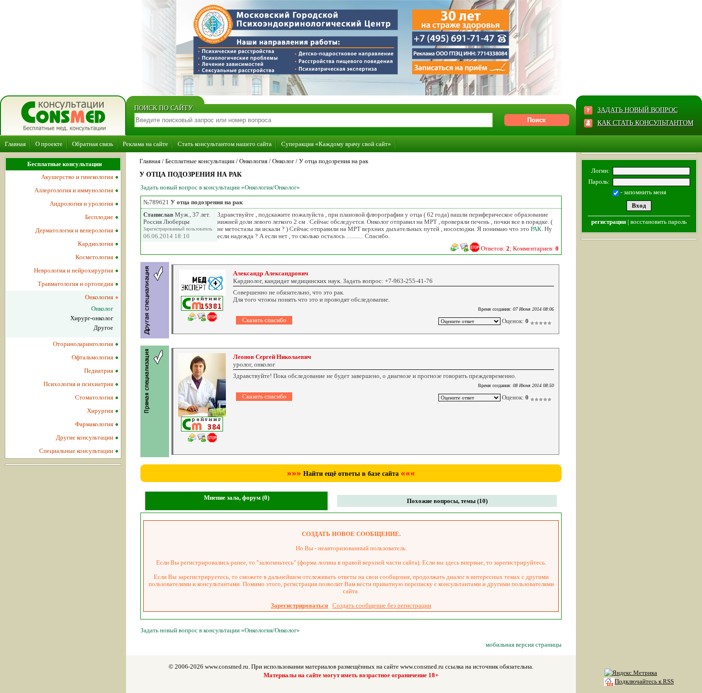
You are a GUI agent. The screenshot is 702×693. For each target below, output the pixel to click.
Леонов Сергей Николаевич (272, 356)
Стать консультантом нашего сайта (225, 143)
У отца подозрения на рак (333, 161)
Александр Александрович (270, 273)
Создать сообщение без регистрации (381, 605)
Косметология (94, 257)
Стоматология (94, 397)
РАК (536, 228)
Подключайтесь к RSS (644, 681)
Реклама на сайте (145, 143)
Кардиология (95, 243)
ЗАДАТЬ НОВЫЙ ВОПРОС (637, 110)
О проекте (49, 143)
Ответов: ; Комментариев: (520, 248)
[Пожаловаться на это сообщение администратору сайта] (474, 247)
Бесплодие (99, 216)
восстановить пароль (658, 221)
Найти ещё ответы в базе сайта (351, 473)
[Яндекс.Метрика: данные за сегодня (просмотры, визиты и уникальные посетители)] (631, 673)
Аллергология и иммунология (73, 190)
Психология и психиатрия (78, 384)
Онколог (283, 161)
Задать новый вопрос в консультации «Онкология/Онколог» (220, 187)
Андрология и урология (81, 203)
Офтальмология (92, 357)
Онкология (253, 161)
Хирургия (100, 410)
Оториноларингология (83, 343)
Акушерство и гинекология (77, 176)
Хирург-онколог (91, 318)
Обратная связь (92, 143)
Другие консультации (84, 437)
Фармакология (94, 424)
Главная (15, 143)
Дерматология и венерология (74, 230)
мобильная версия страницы (524, 644)
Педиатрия (98, 370)
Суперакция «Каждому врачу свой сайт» (336, 143)
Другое (103, 327)
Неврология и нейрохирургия (73, 270)
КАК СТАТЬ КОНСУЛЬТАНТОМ (645, 122)
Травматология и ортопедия (75, 283)
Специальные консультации (76, 450)
